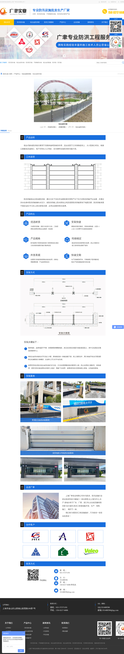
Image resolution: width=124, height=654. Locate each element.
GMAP (70, 648)
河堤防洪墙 (48, 127)
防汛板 (60, 62)
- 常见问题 (46, 634)
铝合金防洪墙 (35, 22)
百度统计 (77, 648)
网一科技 (57, 648)
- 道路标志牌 (27, 634)
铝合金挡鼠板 (47, 62)
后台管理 (85, 648)
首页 (11, 74)
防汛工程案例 (48, 22)
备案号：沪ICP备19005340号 (98, 648)
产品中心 (63, 22)
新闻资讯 (91, 22)
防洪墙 (54, 62)
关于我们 (105, 22)
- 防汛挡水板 (27, 628)
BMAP (64, 648)
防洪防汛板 (29, 62)
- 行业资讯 (46, 631)
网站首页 (7, 22)
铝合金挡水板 (20, 62)
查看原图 (62, 127)
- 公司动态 (46, 628)
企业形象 (77, 22)
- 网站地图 (65, 631)
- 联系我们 (65, 628)
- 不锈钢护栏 (27, 638)
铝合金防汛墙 (77, 127)
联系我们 (65, 623)
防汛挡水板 (21, 22)
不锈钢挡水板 (38, 62)
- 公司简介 (8, 628)
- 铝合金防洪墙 (28, 631)
